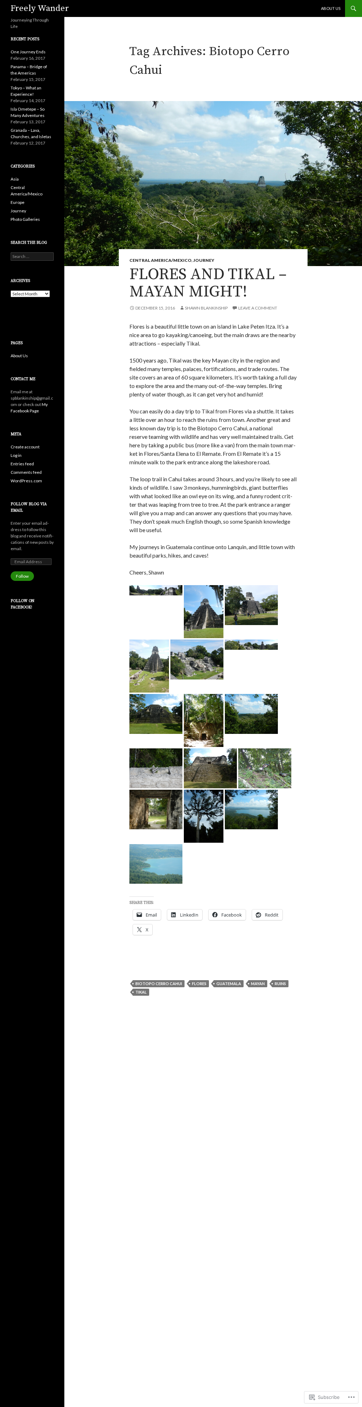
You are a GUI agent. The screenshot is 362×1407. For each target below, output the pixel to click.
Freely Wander (40, 8)
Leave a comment (257, 308)
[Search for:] (32, 256)
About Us (330, 8)
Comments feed (26, 472)
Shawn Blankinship (206, 308)
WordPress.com (26, 480)
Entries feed (22, 463)
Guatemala (228, 983)
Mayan (258, 983)
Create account (25, 446)
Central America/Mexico (160, 260)
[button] (155, 590)
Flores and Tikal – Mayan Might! (208, 283)
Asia (15, 179)
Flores (199, 983)
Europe (17, 202)
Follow (22, 576)
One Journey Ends (28, 51)
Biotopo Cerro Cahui (158, 983)
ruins (280, 983)
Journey (203, 260)
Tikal (141, 992)
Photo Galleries (25, 219)
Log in (16, 455)
